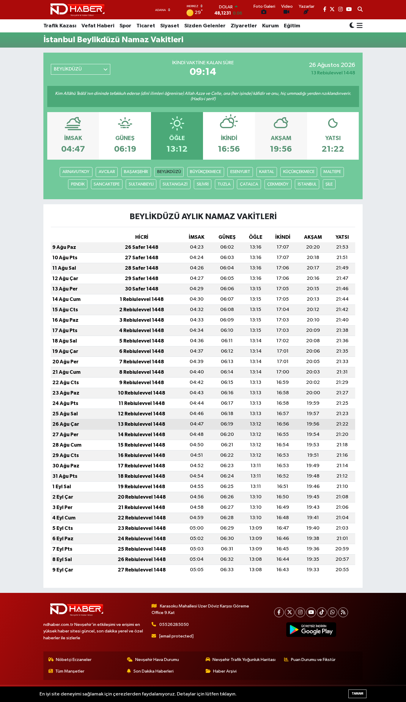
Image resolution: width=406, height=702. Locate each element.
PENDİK (78, 184)
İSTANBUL (307, 184)
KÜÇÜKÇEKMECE (298, 171)
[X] (290, 612)
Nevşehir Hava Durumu (157, 659)
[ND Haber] (77, 9)
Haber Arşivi (225, 671)
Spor (125, 26)
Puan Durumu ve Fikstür (313, 659)
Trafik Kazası (59, 26)
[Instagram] (300, 612)
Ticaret (145, 26)
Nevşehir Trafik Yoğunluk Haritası (244, 659)
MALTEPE (332, 171)
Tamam (357, 693)
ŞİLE (329, 184)
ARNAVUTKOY (75, 171)
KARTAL (266, 171)
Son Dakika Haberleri (153, 671)
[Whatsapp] (332, 612)
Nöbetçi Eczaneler (74, 659)
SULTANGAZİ (175, 184)
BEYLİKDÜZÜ (169, 171)
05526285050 (174, 624)
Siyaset (169, 26)
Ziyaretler (244, 26)
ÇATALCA (249, 184)
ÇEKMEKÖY (278, 184)
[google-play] (311, 629)
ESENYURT (240, 171)
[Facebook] (279, 612)
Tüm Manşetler (69, 671)
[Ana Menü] (358, 25)
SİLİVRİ (203, 184)
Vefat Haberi (97, 26)
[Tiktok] (322, 612)
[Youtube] (311, 612)
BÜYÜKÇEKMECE (205, 171)
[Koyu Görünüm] (352, 26)
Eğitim (292, 26)
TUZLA (224, 184)
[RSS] (343, 612)
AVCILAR (107, 171)
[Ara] (360, 10)
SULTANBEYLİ (141, 184)
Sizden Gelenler (205, 26)
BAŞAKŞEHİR (136, 171)
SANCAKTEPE (106, 184)
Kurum (270, 26)
